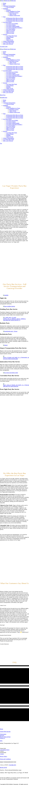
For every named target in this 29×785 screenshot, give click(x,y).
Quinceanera (3, 734)
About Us (2, 738)
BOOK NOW (3, 767)
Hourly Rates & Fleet (5, 736)
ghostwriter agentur (23, 205)
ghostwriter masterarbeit (22, 212)
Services (2, 735)
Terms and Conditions (5, 759)
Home (1, 729)
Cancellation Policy (5, 749)
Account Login (3, 46)
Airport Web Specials (5, 731)
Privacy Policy (3, 756)
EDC (1, 740)
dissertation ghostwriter (18, 200)
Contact (2, 754)
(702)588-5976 (12, 765)
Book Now (2, 95)
